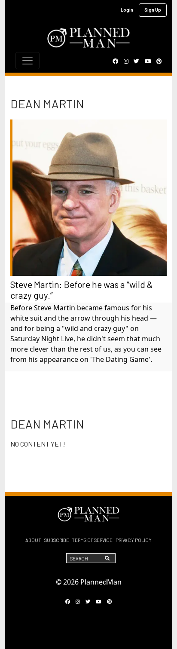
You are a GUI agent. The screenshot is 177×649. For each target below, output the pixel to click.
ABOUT (33, 540)
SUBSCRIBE (56, 540)
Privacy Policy (134, 540)
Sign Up (152, 9)
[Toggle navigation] (27, 60)
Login (127, 9)
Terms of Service (92, 540)
